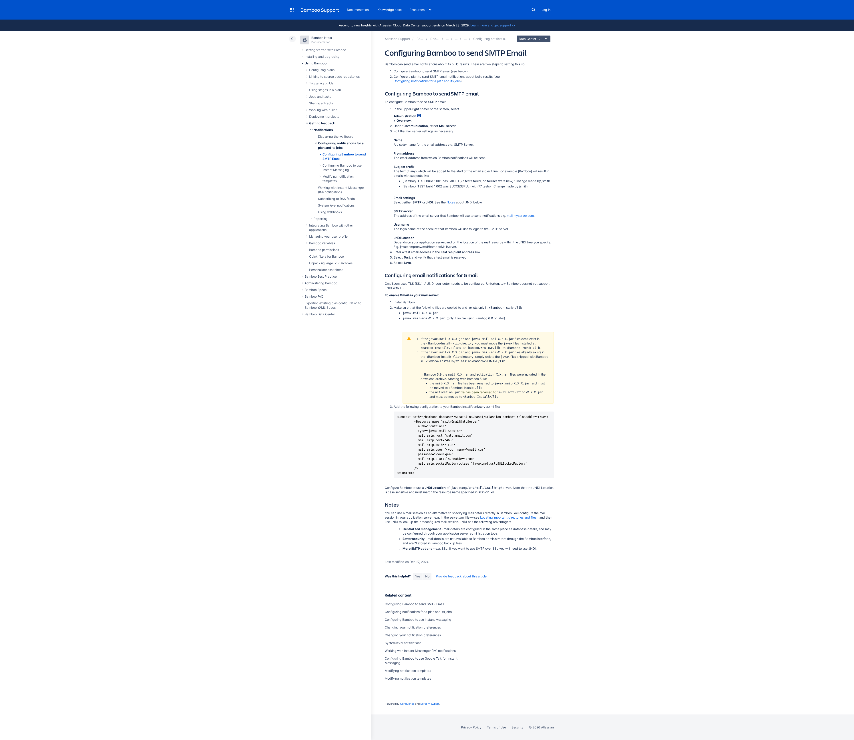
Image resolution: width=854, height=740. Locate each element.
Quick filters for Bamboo (326, 256)
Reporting (321, 219)
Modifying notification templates (408, 670)
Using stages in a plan (325, 90)
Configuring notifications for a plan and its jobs (427, 81)
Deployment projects (324, 116)
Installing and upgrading (322, 56)
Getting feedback (322, 123)
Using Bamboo (316, 63)
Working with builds (323, 110)
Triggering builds (321, 83)
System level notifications (336, 205)
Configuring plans (321, 70)
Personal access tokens (326, 270)
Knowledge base (390, 10)
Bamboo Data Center (320, 314)
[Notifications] (465, 39)
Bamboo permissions (324, 250)
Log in (546, 10)
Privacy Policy (471, 727)
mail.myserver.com (520, 215)
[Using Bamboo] (447, 39)
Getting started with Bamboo (325, 50)
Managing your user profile (328, 236)
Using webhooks (330, 212)
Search (533, 9)
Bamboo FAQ (314, 296)
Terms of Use (496, 727)
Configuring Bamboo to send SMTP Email (414, 604)
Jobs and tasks (320, 96)
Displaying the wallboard (335, 136)
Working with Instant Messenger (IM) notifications (420, 650)
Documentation (358, 10)
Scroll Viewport (429, 703)
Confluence (407, 703)
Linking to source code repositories (334, 76)
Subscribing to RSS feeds (336, 199)
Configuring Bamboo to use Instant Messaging (418, 619)
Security (517, 727)
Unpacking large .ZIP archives (330, 263)
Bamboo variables (322, 243)
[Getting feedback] (456, 39)
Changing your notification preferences (413, 627)
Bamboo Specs (315, 290)
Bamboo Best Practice (321, 276)
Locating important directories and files (508, 517)
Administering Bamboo (321, 283)
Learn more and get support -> (492, 25)
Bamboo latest (321, 38)
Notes (451, 202)
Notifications (323, 130)
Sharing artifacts (321, 103)
